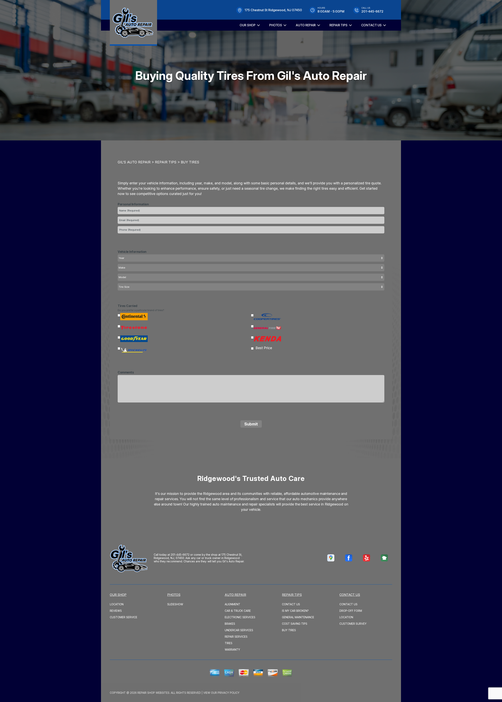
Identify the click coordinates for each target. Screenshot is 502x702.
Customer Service (123, 617)
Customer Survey (352, 623)
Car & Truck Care (238, 610)
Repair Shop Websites (153, 692)
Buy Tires (190, 162)
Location (117, 604)
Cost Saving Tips (294, 623)
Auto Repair (306, 25)
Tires (228, 643)
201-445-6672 (180, 554)
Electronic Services (240, 617)
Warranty (232, 649)
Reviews (116, 610)
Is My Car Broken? (295, 610)
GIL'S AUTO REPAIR (134, 162)
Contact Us (371, 25)
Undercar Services (239, 630)
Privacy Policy (228, 692)
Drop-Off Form (350, 610)
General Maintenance (298, 617)
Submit (251, 424)
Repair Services (236, 636)
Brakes (230, 623)
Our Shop (248, 25)
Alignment (232, 604)
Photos (275, 25)
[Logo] (133, 23)
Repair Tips (338, 25)
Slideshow (175, 604)
